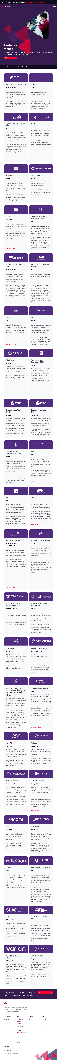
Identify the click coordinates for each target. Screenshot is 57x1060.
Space (18, 1039)
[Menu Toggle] (54, 6)
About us (44, 1022)
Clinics (20, 1023)
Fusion (18, 1037)
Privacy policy (7, 1050)
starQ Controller (22, 1032)
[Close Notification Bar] (55, 1)
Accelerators (20, 1035)
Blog (30, 1019)
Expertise (6, 1019)
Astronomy (19, 1042)
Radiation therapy (21, 1019)
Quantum (19, 1030)
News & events (32, 1022)
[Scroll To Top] (54, 1055)
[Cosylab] (9, 1003)
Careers (44, 1024)
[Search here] (51, 6)
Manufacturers (22, 1021)
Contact (44, 1019)
